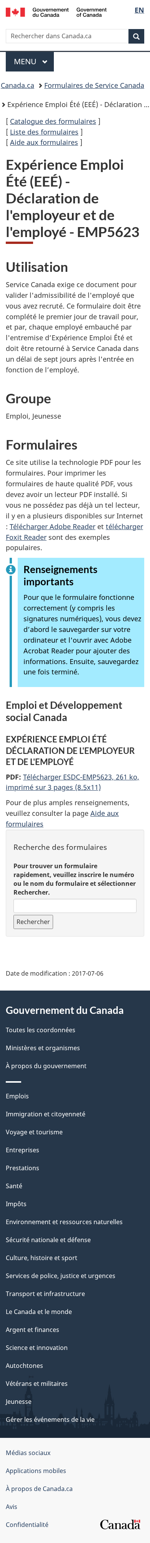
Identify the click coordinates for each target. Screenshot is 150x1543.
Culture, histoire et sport (41, 1258)
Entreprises (22, 1150)
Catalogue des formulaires (53, 121)
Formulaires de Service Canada (94, 85)
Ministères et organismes (43, 1048)
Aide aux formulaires (44, 142)
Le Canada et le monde (39, 1311)
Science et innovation (37, 1347)
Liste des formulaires (44, 131)
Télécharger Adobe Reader (52, 526)
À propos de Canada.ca (39, 1489)
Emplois (17, 1096)
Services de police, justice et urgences (60, 1276)
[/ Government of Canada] (56, 11)
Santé (14, 1186)
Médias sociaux (28, 1453)
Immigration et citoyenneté (45, 1114)
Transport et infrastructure (45, 1294)
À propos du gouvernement (46, 1066)
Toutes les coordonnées (40, 1030)
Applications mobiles (36, 1471)
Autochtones (24, 1365)
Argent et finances (32, 1329)
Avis (11, 1506)
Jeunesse (19, 1401)
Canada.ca (17, 85)
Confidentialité (27, 1524)
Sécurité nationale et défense (48, 1240)
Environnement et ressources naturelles (64, 1222)
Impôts (16, 1204)
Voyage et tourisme (34, 1132)
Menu (34, 61)
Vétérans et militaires (37, 1383)
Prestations (22, 1168)
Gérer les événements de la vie (50, 1419)
